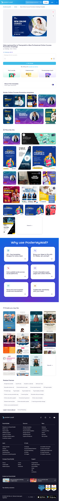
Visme (19, 462)
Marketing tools (26, 434)
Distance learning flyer (9, 401)
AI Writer (26, 452)
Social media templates (28, 430)
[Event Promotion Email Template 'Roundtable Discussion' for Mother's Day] (9, 365)
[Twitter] (49, 417)
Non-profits (44, 436)
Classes (4, 448)
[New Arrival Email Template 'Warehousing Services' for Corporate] (50, 343)
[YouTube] (54, 417)
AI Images (26, 454)
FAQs (32, 468)
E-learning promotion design (38, 401)
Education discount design (37, 394)
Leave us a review (6, 434)
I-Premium (44, 429)
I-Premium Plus (45, 430)
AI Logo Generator (44, 452)
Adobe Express (6, 466)
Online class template (37, 398)
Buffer (19, 464)
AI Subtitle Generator (45, 446)
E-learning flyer (24, 394)
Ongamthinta (34, 462)
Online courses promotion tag (11, 394)
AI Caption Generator (45, 454)
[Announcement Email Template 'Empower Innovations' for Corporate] (36, 365)
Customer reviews (6, 438)
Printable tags (7, 391)
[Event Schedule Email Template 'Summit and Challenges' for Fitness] (9, 343)
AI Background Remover (46, 450)
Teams (43, 432)
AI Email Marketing (28, 450)
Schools (44, 434)
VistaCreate (5, 464)
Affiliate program (6, 432)
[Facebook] (40, 417)
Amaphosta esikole (8, 383)
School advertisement (35, 387)
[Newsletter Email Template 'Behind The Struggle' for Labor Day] (23, 365)
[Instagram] (45, 417)
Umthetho (33, 472)
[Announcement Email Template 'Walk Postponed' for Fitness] (9, 321)
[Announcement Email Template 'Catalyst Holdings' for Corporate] (36, 321)
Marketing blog (6, 452)
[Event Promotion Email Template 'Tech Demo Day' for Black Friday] (36, 343)
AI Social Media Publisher (30, 448)
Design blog (5, 450)
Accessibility (34, 466)
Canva (3, 462)
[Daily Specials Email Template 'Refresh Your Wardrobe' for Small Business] (23, 321)
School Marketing (22, 409)
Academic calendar (28, 383)
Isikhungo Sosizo (35, 464)
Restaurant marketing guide (9, 454)
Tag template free (26, 391)
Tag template (16, 391)
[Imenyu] (57, 2)
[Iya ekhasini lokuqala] (6, 2)
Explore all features (27, 436)
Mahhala (44, 427)
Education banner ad (9, 387)
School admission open (22, 387)
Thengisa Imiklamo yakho (8, 436)
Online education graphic (10, 398)
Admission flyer (39, 383)
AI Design (26, 446)
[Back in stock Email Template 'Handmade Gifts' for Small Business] (50, 321)
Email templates (27, 429)
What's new (5, 429)
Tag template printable (38, 391)
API (32, 470)
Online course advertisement (11, 405)
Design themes (26, 432)
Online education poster (23, 401)
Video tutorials (5, 446)
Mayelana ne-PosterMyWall (8, 427)
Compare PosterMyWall (8, 459)
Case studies (5, 430)
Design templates (27, 427)
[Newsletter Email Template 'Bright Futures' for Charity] (23, 343)
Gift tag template (47, 387)
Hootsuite (20, 466)
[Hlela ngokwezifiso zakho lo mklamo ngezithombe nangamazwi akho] (29, 26)
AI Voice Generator (45, 448)
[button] (53, 12)
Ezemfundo (18, 383)
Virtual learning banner (24, 398)
